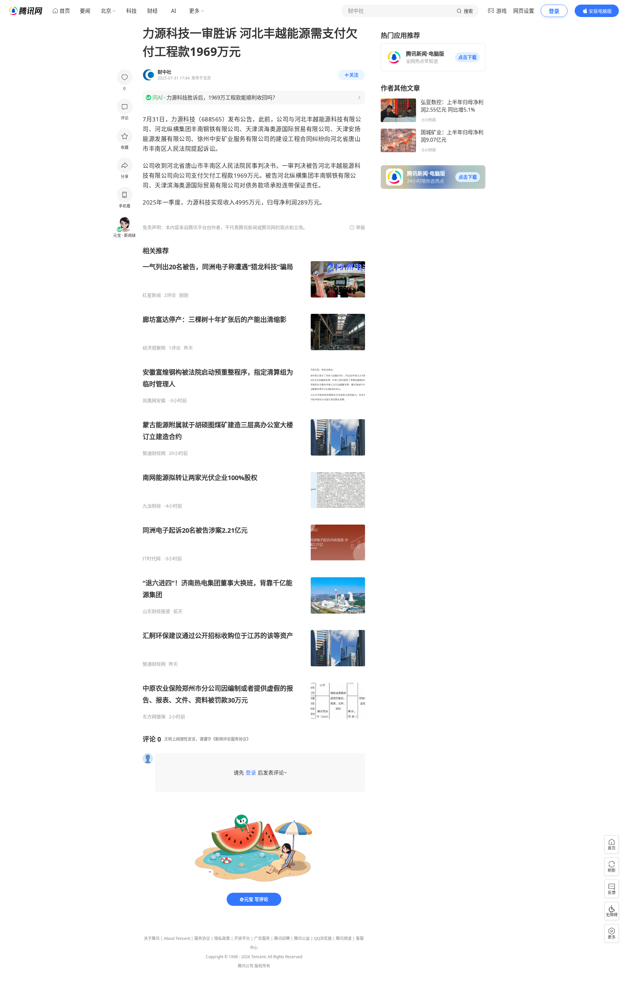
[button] (467, 57)
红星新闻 (152, 295)
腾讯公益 (302, 938)
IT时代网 (152, 558)
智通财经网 (154, 453)
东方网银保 (154, 716)
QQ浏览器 (323, 938)
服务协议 (202, 938)
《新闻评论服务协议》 (231, 739)
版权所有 (262, 966)
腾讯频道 (344, 938)
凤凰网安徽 (154, 400)
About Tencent (177, 938)
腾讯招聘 (282, 938)
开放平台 (242, 938)
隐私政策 (222, 938)
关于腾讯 (152, 938)
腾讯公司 (245, 966)
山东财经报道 (156, 611)
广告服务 (262, 938)
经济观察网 (154, 348)
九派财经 (152, 506)
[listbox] (254, 483)
